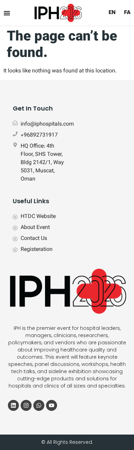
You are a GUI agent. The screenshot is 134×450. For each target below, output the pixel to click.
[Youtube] (51, 405)
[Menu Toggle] (6, 13)
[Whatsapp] (38, 405)
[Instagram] (26, 405)
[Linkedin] (13, 405)
